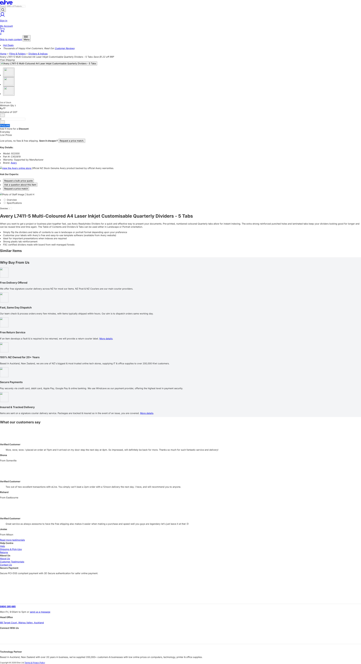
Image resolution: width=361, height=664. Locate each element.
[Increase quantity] (2, 122)
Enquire (5, 125)
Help (2, 546)
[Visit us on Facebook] (180, 634)
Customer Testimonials (12, 561)
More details (106, 338)
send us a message (40, 611)
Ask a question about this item (20, 184)
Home (3, 53)
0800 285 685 (8, 606)
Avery (14, 162)
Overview (11, 199)
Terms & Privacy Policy (35, 662)
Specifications (14, 203)
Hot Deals (8, 45)
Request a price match (16, 188)
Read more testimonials (12, 540)
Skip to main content (11, 39)
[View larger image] (48, 63)
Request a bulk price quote (18, 180)
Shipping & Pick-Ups (11, 549)
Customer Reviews (64, 48)
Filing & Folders (17, 53)
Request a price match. (72, 140)
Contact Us (6, 564)
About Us (5, 558)
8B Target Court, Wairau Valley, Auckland (22, 622)
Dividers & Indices (38, 53)
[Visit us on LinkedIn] (180, 639)
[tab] (180, 199)
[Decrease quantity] (2, 115)
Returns (4, 552)
